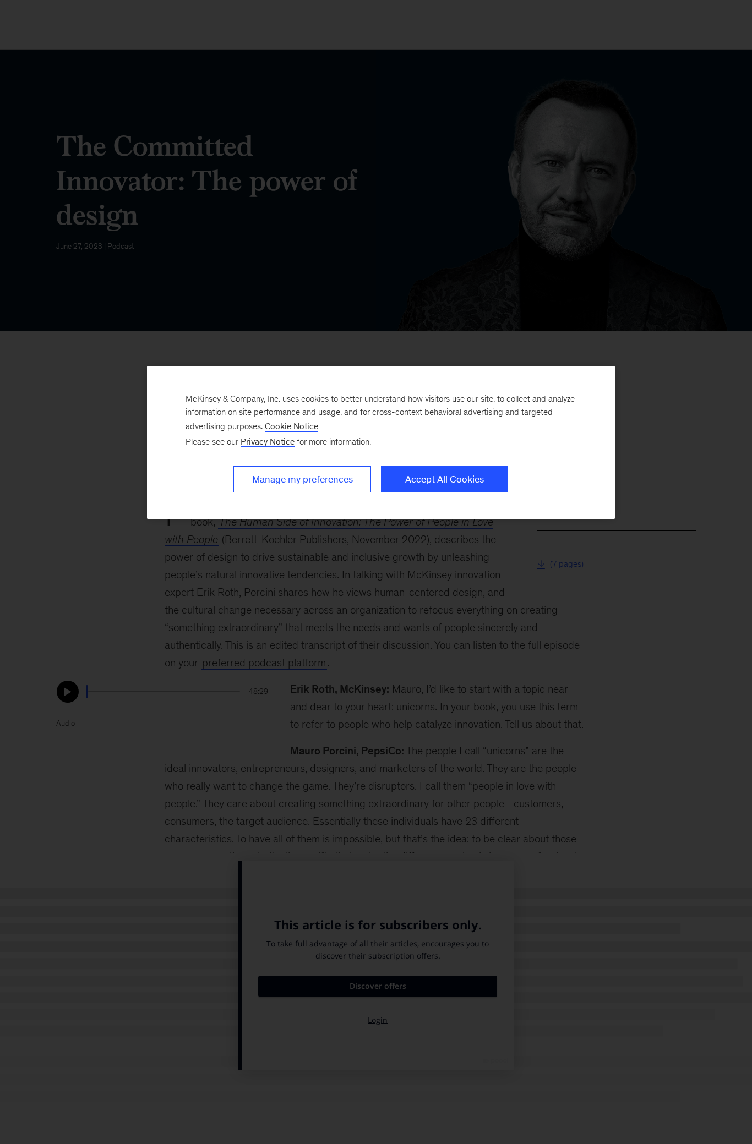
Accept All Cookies (444, 479)
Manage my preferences (302, 479)
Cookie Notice (291, 426)
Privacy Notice (268, 441)
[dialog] (381, 442)
